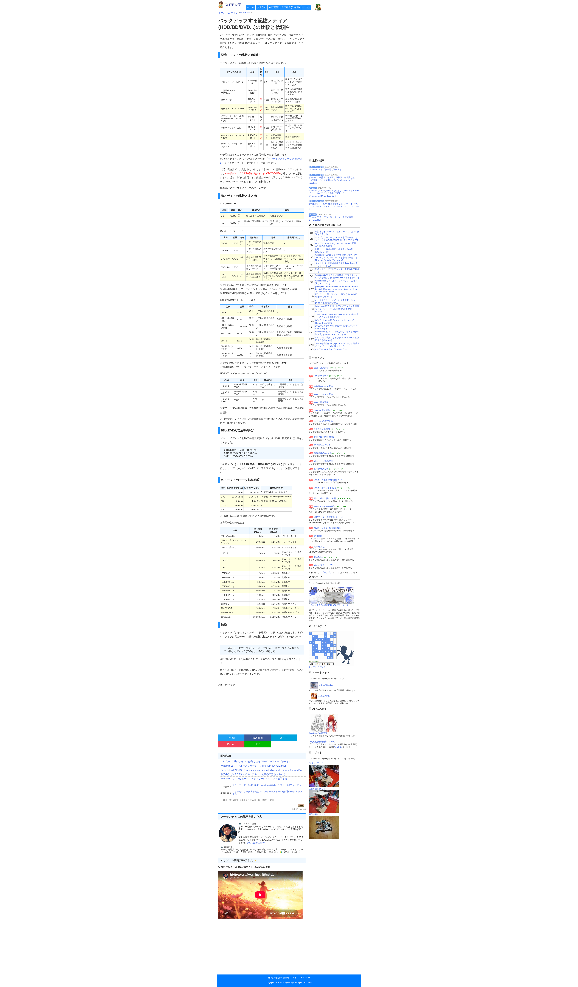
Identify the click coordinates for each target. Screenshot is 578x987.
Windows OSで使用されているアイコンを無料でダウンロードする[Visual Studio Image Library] (337, 309)
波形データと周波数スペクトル (328, 517)
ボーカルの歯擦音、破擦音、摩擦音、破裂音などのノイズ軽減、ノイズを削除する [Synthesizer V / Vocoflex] (334, 180)
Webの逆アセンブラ (323, 565)
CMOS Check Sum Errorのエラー (331, 349)
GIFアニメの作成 (322, 429)
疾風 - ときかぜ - (322, 367)
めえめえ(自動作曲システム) (322, 741)
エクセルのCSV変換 (323, 421)
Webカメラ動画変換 (323, 461)
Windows (245, 12)
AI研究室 (274, 7)
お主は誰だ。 (324, 695)
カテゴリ (233, 12)
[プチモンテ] (232, 7)
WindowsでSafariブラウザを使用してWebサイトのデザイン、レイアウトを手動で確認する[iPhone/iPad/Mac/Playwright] (334, 193)
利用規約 (272, 977)
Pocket (231, 744)
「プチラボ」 (325, 572)
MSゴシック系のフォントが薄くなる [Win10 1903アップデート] (255, 761)
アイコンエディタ (322, 445)
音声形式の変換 (321, 469)
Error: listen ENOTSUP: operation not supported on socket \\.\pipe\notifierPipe (262, 770)
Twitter (231, 737)
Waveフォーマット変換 (325, 487)
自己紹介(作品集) (290, 7)
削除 (334, 498)
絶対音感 (318, 536)
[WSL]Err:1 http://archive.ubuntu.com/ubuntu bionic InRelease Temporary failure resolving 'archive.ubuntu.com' (336, 289)
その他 (306, 7)
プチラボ (261, 7)
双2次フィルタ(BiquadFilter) (327, 528)
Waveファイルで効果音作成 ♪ (328, 479)
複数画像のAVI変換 (323, 453)
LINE (257, 744)
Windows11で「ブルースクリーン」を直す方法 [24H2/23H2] (253, 765)
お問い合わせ (283, 977)
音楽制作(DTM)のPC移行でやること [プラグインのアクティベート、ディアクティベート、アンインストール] (334, 206)
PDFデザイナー (321, 375)
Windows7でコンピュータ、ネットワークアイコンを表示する (254, 778)
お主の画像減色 (325, 685)
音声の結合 (319, 498)
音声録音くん (320, 546)
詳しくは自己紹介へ (256, 842)
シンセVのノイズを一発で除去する (325, 169)
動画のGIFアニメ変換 (324, 437)
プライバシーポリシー (300, 977)
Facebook (257, 737)
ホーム (250, 7)
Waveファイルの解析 (324, 506)
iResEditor (319, 557)
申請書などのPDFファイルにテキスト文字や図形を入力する (253, 774)
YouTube (338, 747)
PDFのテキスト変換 (323, 394)
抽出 (328, 498)
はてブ (283, 737)
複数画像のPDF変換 (323, 386)
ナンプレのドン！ (317, 667)
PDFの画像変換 (321, 402)
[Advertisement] (261, 707)
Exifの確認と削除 (322, 410)
